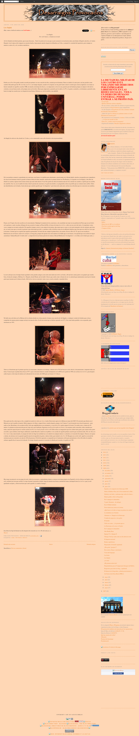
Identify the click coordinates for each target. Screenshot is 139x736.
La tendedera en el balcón (111, 513)
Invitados (18, 537)
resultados (116, 263)
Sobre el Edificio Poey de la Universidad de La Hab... (118, 491)
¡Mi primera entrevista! (110, 563)
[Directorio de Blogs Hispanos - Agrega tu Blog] (65, 726)
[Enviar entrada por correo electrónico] (40, 535)
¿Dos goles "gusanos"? (110, 547)
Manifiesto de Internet (117, 306)
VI (123, 631)
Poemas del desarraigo (107, 639)
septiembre (108, 478)
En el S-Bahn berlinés (110, 505)
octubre (107, 476)
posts (108, 416)
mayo (106, 577)
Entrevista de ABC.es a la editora (111, 224)
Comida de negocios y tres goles (113, 518)
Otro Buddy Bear (109, 531)
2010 (104, 463)
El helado (107, 521)
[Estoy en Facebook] (103, 57)
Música (25, 537)
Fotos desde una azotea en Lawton (113, 507)
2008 (104, 468)
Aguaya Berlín (110, 290)
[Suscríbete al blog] (105, 57)
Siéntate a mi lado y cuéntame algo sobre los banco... (118, 494)
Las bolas (106, 555)
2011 (104, 460)
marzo (106, 582)
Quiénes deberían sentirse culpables (111, 103)
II (116, 631)
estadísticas (109, 265)
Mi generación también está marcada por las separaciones (116, 629)
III (117, 631)
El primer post (105, 641)
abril (106, 580)
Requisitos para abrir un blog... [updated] (115, 568)
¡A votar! (106, 560)
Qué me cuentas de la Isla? (108, 635)
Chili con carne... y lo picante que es (114, 523)
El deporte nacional (109, 539)
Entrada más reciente (9, 544)
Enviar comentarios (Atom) (18, 548)
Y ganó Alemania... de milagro (112, 502)
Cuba (13, 537)
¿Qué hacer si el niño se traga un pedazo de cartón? (118, 510)
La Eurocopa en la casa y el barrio (113, 526)
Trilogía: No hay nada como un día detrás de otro (117, 537)
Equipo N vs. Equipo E (110, 534)
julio (106, 484)
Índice (103, 222)
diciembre (108, 470)
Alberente (103, 637)
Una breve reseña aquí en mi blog (111, 226)
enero (106, 588)
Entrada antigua (91, 544)
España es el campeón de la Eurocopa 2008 (116, 489)
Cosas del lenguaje (109, 552)
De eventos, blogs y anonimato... (113, 550)
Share (5, 533)
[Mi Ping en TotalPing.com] (69, 732)
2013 (104, 455)
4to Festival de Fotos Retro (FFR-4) (114, 574)
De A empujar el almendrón (111, 499)
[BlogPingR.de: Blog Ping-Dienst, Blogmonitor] (69, 728)
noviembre (108, 473)
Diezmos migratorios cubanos (122, 123)
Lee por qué (105, 101)
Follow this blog (118, 673)
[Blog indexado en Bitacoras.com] (61, 722)
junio (106, 486)
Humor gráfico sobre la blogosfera (113, 497)
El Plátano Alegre (120, 290)
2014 (104, 452)
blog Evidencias (115, 107)
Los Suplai (8, 27)
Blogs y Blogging (114, 625)
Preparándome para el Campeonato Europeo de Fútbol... (119, 566)
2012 (104, 457)
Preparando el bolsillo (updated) (113, 544)
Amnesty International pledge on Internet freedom (119, 248)
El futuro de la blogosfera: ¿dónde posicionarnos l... (118, 571)
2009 (104, 465)
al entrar (122, 117)
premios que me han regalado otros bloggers (122, 428)
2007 (104, 591)
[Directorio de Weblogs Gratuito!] (79, 722)
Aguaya (112, 143)
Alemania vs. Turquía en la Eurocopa (114, 515)
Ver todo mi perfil (107, 172)
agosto (107, 481)
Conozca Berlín (113, 615)
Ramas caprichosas (109, 542)
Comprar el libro (106, 228)
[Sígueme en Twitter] (102, 57)
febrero (107, 585)
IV (119, 631)
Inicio (51, 544)
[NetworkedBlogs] (118, 670)
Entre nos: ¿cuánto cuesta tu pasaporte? (112, 121)
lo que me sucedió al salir (111, 119)
